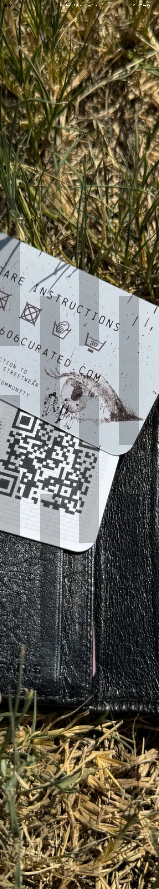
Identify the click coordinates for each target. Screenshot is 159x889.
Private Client (91, 5)
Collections (65, 5)
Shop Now (79, 448)
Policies (77, 5)
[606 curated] (17, 5)
